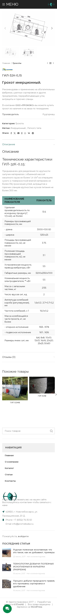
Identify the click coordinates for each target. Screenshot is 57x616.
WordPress (36, 607)
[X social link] (15, 133)
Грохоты (17, 63)
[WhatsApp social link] (25, 133)
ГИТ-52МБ (15, 402)
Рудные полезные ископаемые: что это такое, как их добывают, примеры (34, 551)
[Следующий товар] (53, 63)
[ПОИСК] (51, 431)
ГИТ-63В (42, 396)
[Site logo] (51, 4)
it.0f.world (19, 604)
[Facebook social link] (11, 133)
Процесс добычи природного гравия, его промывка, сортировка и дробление (34, 584)
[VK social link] (29, 133)
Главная (6, 63)
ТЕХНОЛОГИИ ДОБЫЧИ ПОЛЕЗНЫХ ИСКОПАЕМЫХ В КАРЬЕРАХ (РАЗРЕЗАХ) (33, 566)
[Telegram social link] (33, 133)
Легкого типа (34, 128)
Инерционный (18, 128)
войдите (23, 536)
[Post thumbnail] (6, 553)
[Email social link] (18, 133)
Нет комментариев (36, 556)
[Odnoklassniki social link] (21, 133)
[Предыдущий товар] (47, 63)
